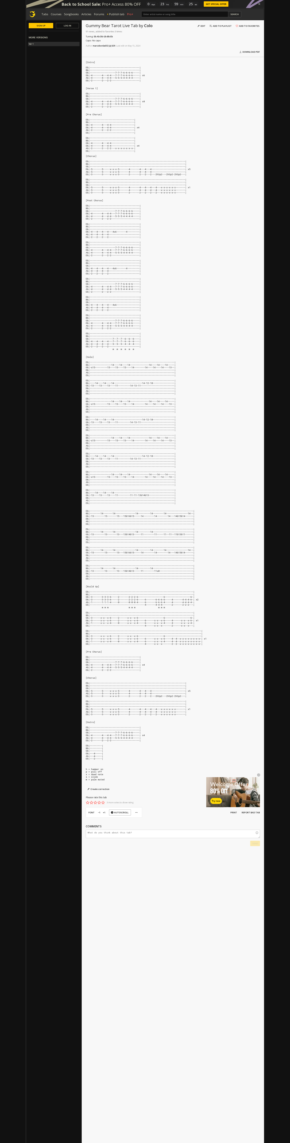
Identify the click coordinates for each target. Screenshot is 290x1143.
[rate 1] (88, 803)
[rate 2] (91, 803)
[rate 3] (95, 803)
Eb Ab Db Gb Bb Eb (103, 36)
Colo (148, 25)
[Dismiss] (259, 4)
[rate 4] (99, 803)
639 (113, 45)
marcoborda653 (100, 45)
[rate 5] (103, 803)
